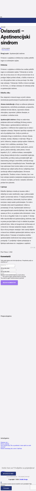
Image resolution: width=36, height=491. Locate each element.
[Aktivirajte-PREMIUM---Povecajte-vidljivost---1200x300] (18, 311)
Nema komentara (6, 49)
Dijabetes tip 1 (4, 442)
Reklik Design (24, 479)
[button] (1, 482)
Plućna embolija (5, 444)
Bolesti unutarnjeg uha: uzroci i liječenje (11, 448)
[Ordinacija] (18, 28)
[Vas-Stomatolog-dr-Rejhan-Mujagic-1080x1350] (18, 433)
